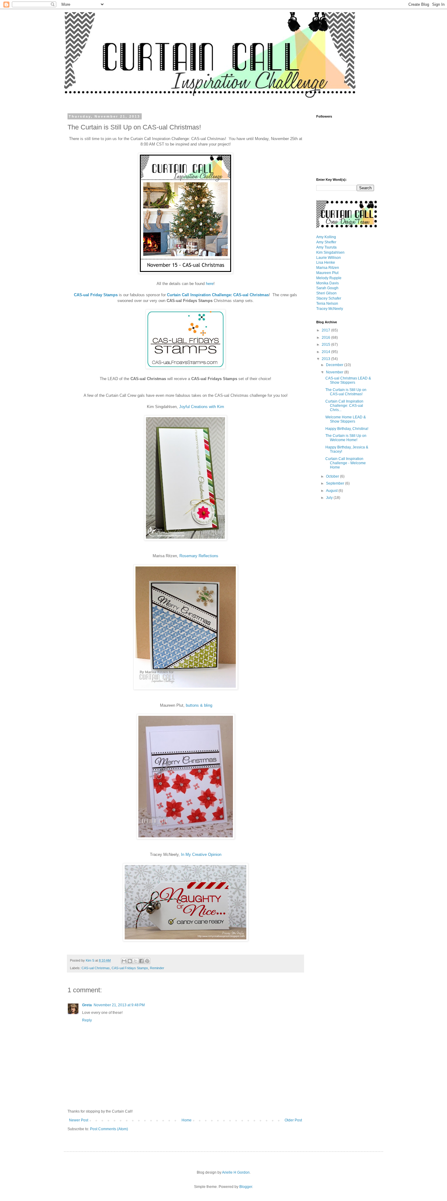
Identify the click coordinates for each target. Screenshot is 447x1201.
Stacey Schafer (328, 298)
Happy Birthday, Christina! (346, 429)
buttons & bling (199, 705)
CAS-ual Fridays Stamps (130, 968)
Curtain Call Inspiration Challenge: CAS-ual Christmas (218, 295)
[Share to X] (136, 961)
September (335, 483)
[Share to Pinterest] (147, 961)
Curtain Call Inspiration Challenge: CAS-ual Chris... (344, 405)
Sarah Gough (327, 288)
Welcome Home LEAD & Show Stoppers (345, 419)
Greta (87, 1005)
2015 (326, 344)
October (333, 476)
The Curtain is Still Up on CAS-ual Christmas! (345, 392)
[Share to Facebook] (141, 961)
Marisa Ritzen (327, 268)
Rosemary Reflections (198, 556)
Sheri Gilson (326, 293)
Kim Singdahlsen (330, 252)
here (209, 283)
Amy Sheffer (326, 242)
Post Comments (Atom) (109, 1129)
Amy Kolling (326, 237)
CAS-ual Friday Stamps (96, 295)
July (330, 498)
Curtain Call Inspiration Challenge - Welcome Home (345, 463)
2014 (326, 352)
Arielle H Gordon (236, 1172)
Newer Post (78, 1120)
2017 (326, 330)
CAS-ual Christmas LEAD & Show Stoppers (348, 380)
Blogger (245, 1187)
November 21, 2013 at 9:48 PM (119, 1005)
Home (187, 1120)
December (335, 365)
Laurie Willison (328, 258)
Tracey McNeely (329, 309)
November (335, 372)
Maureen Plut (327, 273)
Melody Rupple (328, 278)
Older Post (293, 1120)
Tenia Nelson (327, 303)
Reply (87, 1020)
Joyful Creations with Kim (201, 406)
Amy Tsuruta (326, 247)
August (332, 491)
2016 (326, 337)
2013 (326, 359)
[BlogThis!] (130, 961)
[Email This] (124, 961)
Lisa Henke (325, 262)
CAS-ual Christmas (95, 968)
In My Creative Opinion (201, 854)
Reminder (157, 968)
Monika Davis (327, 283)
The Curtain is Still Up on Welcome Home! (345, 438)
